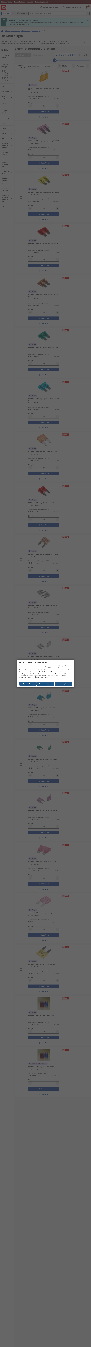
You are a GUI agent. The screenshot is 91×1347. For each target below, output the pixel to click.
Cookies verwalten (45, 684)
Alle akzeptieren (63, 684)
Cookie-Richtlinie (44, 678)
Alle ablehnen (28, 684)
